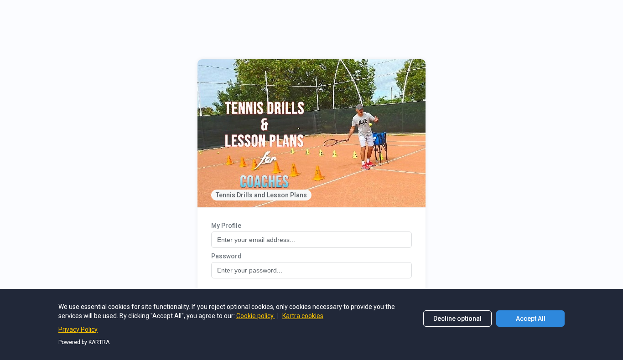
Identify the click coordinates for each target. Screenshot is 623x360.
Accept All (530, 318)
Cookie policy (255, 315)
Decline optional (457, 318)
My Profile (226, 225)
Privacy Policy (78, 329)
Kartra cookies (302, 315)
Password (226, 256)
